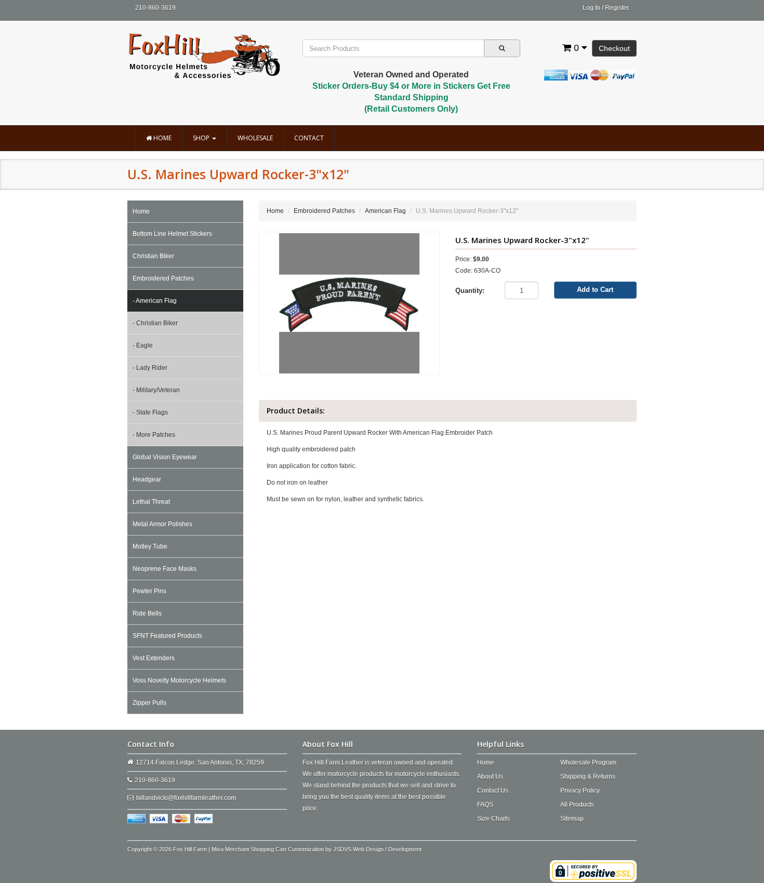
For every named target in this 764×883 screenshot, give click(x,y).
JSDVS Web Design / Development (377, 849)
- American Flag (155, 300)
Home (162, 137)
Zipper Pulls (149, 702)
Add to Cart (595, 289)
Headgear (147, 479)
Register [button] (617, 7)
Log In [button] (591, 7)
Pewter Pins (149, 591)
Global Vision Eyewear (165, 457)
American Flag (385, 211)
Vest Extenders (154, 658)
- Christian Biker (155, 323)
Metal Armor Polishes (162, 524)
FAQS (485, 804)
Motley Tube (150, 546)
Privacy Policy (580, 790)
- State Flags (150, 412)
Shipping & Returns (587, 776)
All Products (577, 804)
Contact (309, 137)
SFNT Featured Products (167, 635)
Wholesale (255, 137)
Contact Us (492, 790)
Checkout (614, 48)
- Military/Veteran (156, 390)
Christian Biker (153, 256)
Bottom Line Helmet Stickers (172, 233)
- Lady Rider (150, 367)
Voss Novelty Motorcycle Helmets (179, 680)
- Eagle (143, 345)
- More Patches (154, 434)
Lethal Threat (151, 501)
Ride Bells (147, 613)
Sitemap (572, 818)
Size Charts (493, 818)
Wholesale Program (588, 762)
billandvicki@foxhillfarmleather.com (186, 797)
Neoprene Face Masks (164, 568)
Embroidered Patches (163, 278)
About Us (490, 776)
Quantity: (469, 291)
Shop (202, 137)
